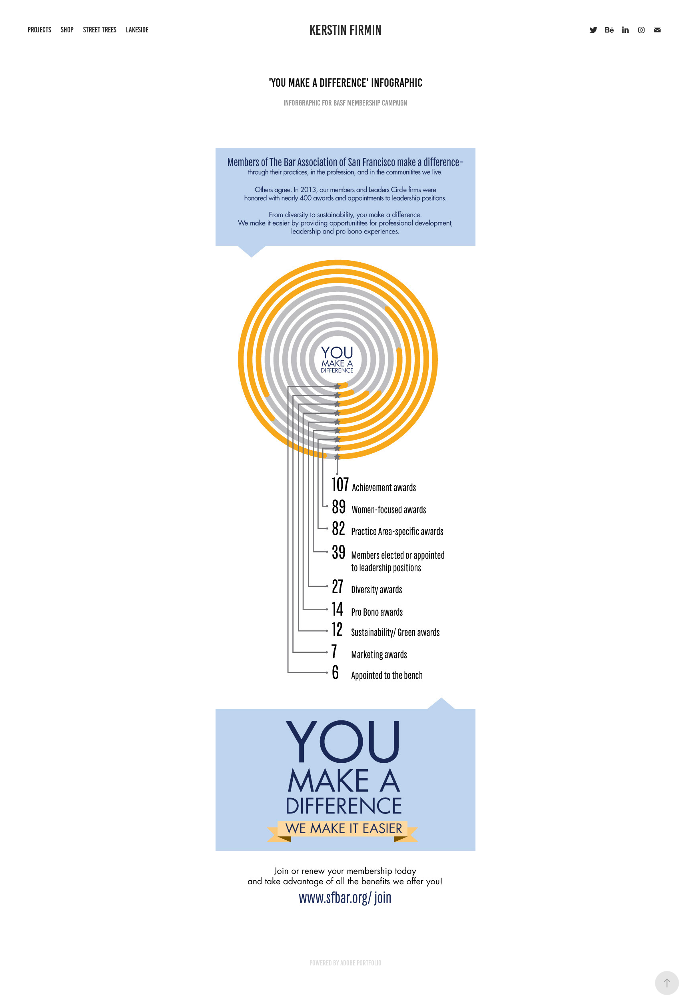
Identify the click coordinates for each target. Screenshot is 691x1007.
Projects (39, 30)
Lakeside (137, 30)
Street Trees (99, 30)
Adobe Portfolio (360, 963)
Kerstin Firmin (345, 30)
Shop (67, 30)
